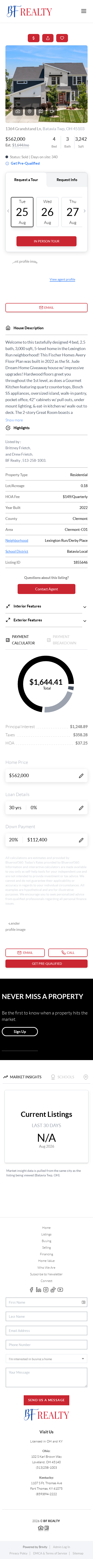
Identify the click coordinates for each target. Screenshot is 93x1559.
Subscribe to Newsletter (46, 1274)
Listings (46, 1234)
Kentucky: (46, 1477)
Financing (46, 1254)
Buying (46, 1241)
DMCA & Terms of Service (50, 1553)
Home (46, 1228)
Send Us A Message (46, 1400)
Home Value (46, 1261)
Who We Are (46, 1267)
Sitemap (78, 1553)
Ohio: (46, 1451)
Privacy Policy (18, 1553)
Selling (46, 1247)
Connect (46, 1281)
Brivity (43, 1547)
